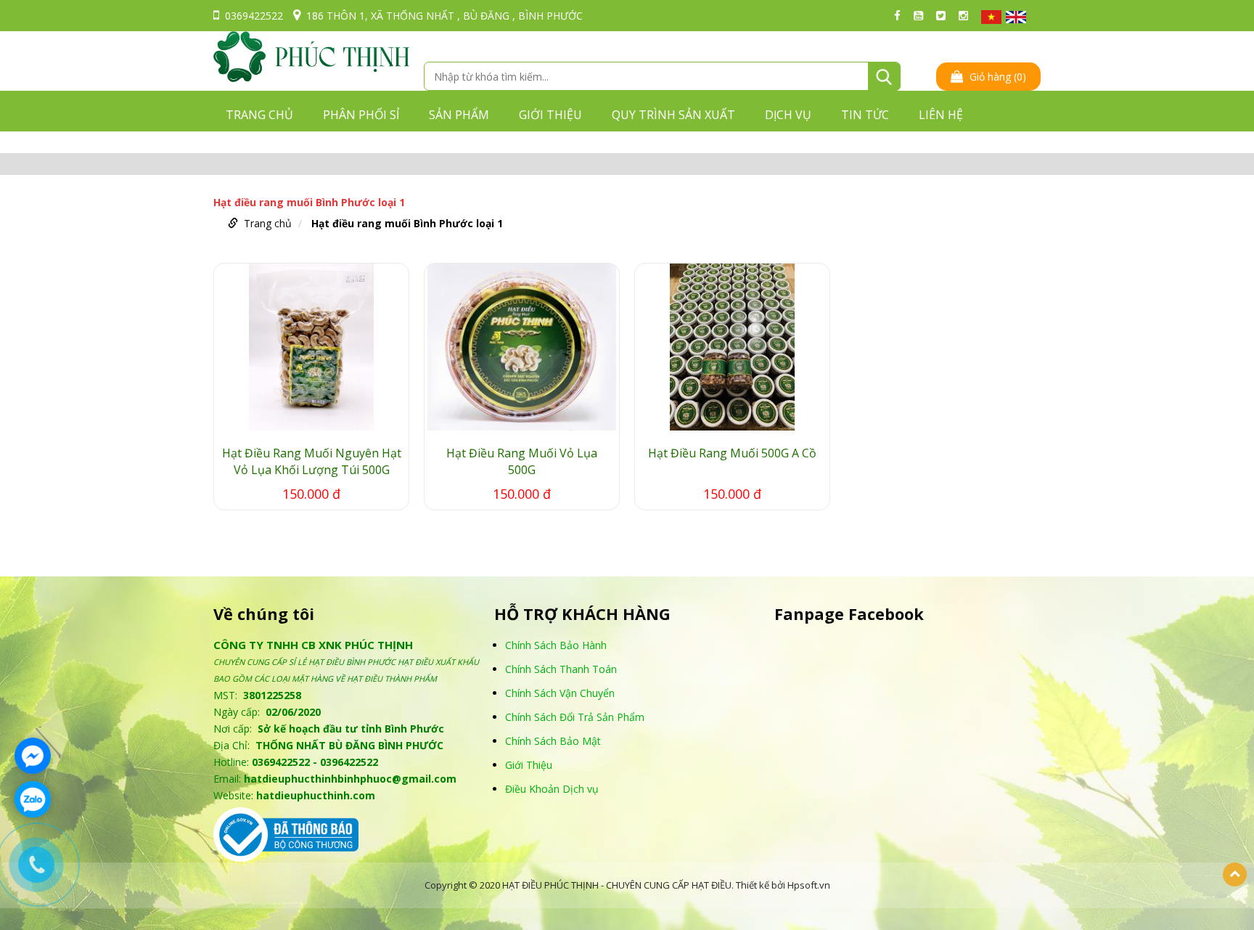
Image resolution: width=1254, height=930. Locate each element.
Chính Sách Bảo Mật (553, 741)
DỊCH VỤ (788, 114)
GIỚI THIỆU (550, 114)
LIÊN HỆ (941, 114)
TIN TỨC (865, 114)
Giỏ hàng (996, 76)
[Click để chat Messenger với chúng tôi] (33, 756)
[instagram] (967, 15)
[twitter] (944, 15)
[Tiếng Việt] (991, 17)
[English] (1016, 17)
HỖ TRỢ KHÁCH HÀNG (582, 613)
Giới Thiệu (528, 765)
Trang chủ (259, 114)
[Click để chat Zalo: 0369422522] (33, 799)
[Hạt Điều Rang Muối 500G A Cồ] (732, 347)
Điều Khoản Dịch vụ (552, 789)
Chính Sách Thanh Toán (561, 669)
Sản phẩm (459, 114)
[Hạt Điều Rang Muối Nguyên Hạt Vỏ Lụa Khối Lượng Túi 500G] (311, 347)
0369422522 (254, 16)
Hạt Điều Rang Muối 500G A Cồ (732, 453)
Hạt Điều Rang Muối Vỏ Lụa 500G (521, 461)
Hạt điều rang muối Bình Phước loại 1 (407, 223)
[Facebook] (901, 15)
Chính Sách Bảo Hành (556, 645)
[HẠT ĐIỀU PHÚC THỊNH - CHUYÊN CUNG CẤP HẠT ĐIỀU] (311, 55)
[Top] (1235, 874)
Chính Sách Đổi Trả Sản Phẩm (574, 717)
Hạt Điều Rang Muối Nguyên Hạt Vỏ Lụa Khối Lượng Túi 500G (311, 461)
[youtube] (922, 15)
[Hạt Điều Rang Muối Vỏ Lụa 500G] (522, 347)
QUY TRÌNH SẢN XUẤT (673, 114)
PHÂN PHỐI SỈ (361, 114)
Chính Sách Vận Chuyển (560, 693)
